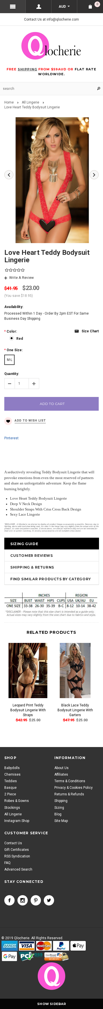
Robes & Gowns (16, 801)
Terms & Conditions (69, 781)
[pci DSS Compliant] (30, 956)
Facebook (9, 900)
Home (9, 102)
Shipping (61, 801)
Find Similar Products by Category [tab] (50, 579)
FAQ (7, 863)
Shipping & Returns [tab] (32, 567)
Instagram (22, 900)
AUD (62, 7)
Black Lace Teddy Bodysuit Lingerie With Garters (75, 710)
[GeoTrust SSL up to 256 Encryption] (56, 957)
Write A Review (21, 278)
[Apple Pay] (78, 946)
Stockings (12, 808)
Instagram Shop (16, 821)
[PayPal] (61, 946)
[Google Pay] (9, 956)
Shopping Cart (97, 4)
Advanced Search (18, 869)
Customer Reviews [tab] (31, 555)
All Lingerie (30, 102)
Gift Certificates (16, 850)
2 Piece (10, 794)
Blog (58, 814)
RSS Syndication (17, 856)
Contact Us (13, 843)
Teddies (10, 781)
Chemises (12, 774)
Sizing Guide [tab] (24, 544)
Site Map (61, 821)
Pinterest (11, 438)
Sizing (59, 808)
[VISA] (27, 946)
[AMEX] (9, 946)
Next (94, 174)
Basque (10, 788)
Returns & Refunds (69, 794)
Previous (8, 174)
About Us (61, 768)
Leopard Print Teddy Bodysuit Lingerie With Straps (28, 710)
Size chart (90, 331)
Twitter (49, 900)
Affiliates (61, 774)
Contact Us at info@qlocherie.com (51, 19)
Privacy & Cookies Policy (73, 788)
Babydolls (12, 768)
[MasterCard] (44, 946)
